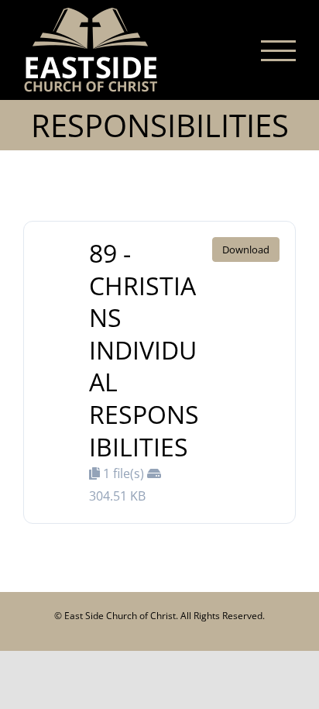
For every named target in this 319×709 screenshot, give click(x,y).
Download (245, 249)
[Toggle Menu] (278, 50)
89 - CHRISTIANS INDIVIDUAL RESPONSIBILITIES (144, 349)
